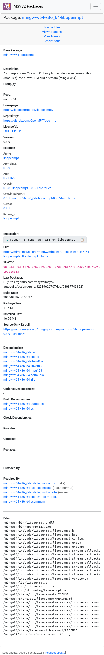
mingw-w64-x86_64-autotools (23, 404)
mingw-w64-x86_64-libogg (21, 357)
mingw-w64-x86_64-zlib (19, 379)
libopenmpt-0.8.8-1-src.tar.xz (31, 188)
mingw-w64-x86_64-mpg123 (22, 370)
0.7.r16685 (10, 178)
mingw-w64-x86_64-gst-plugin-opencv (29, 483)
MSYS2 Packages (28, 6)
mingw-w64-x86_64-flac (19, 352)
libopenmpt (11, 158)
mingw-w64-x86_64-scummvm (24, 501)
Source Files (52, 27)
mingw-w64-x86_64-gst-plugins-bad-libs (30, 492)
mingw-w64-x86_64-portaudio (23, 375)
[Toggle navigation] (95, 6)
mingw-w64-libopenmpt (19, 55)
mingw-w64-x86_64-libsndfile (23, 361)
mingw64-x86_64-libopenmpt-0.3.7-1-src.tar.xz (43, 198)
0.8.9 (6, 168)
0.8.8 (6, 188)
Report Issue (52, 41)
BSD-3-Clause (12, 131)
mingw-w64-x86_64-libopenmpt (52, 17)
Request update (55, 652)
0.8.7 (6, 208)
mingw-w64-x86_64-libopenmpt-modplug (31, 497)
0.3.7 (6, 198)
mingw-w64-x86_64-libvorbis (22, 366)
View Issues (52, 36)
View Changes (52, 32)
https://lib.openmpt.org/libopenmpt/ (28, 110)
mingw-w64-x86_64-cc (18, 408)
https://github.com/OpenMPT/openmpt (30, 120)
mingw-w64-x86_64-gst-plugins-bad (27, 488)
